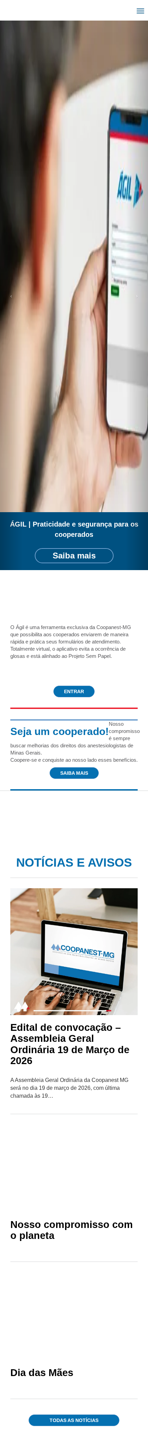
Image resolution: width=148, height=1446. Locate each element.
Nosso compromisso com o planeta (71, 1230)
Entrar (74, 691)
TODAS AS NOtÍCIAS (74, 1420)
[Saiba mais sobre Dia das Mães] (74, 1316)
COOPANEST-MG (39, 12)
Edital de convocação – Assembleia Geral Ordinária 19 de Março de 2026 (69, 1044)
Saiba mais (74, 555)
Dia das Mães (41, 1372)
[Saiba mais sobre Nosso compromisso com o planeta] (74, 1168)
